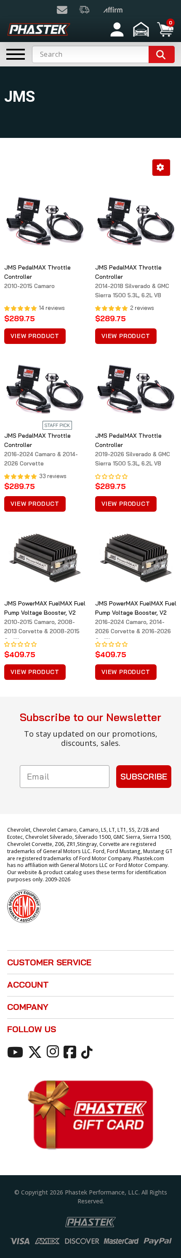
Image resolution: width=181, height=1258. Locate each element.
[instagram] (54, 1051)
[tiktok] (88, 1051)
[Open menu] (15, 54)
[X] (36, 1051)
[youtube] (16, 1051)
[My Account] (117, 29)
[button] (142, 29)
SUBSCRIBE (143, 776)
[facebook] (71, 1051)
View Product (35, 336)
